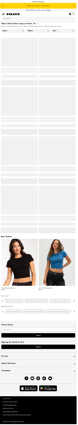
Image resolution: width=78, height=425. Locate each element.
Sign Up (38, 347)
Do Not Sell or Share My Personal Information (17, 415)
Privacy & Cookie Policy (10, 402)
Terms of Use (7, 398)
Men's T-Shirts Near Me (14, 301)
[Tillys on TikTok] (44, 378)
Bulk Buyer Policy (8, 408)
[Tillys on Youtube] (50, 378)
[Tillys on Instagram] (32, 378)
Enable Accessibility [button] (38, 1)
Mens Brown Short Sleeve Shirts (58, 311)
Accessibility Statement (10, 411)
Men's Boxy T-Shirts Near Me (60, 301)
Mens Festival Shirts (13, 311)
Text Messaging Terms (10, 405)
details (49, 10)
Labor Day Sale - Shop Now (38, 6)
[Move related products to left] (2, 301)
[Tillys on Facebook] (26, 378)
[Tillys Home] (13, 14)
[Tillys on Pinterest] (38, 378)
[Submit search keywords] (4, 18)
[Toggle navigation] (3, 14)
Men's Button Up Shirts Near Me (36, 301)
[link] (73, 13)
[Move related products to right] (74, 301)
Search (38, 335)
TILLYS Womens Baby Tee (8, 288)
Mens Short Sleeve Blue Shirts (33, 311)
